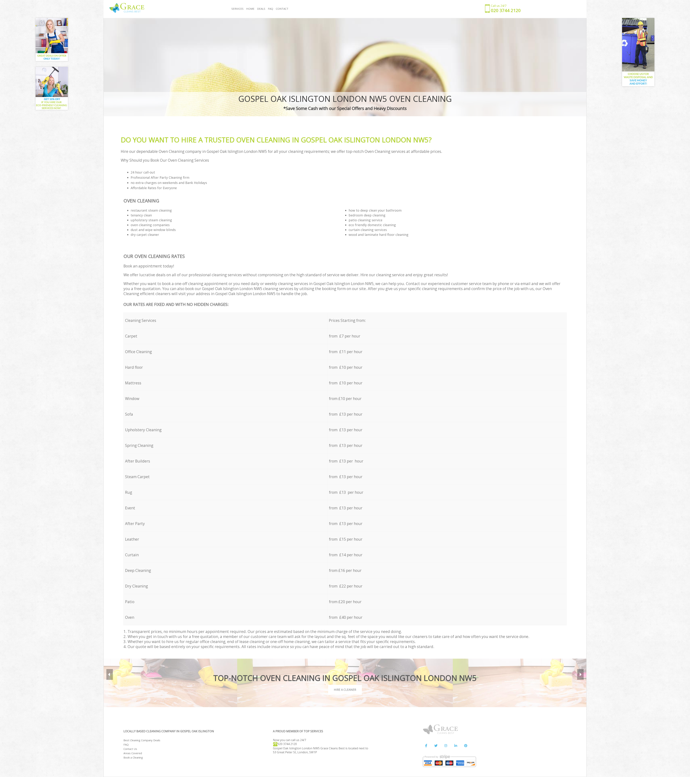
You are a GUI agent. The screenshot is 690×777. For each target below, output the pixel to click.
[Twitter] (436, 745)
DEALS (261, 8)
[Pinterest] (465, 745)
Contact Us (130, 749)
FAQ (126, 744)
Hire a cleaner (345, 690)
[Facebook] (426, 745)
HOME (250, 8)
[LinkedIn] (455, 745)
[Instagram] (445, 745)
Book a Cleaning (133, 757)
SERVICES (237, 8)
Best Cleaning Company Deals (141, 740)
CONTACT (282, 8)
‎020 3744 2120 (287, 744)
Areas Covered (132, 753)
